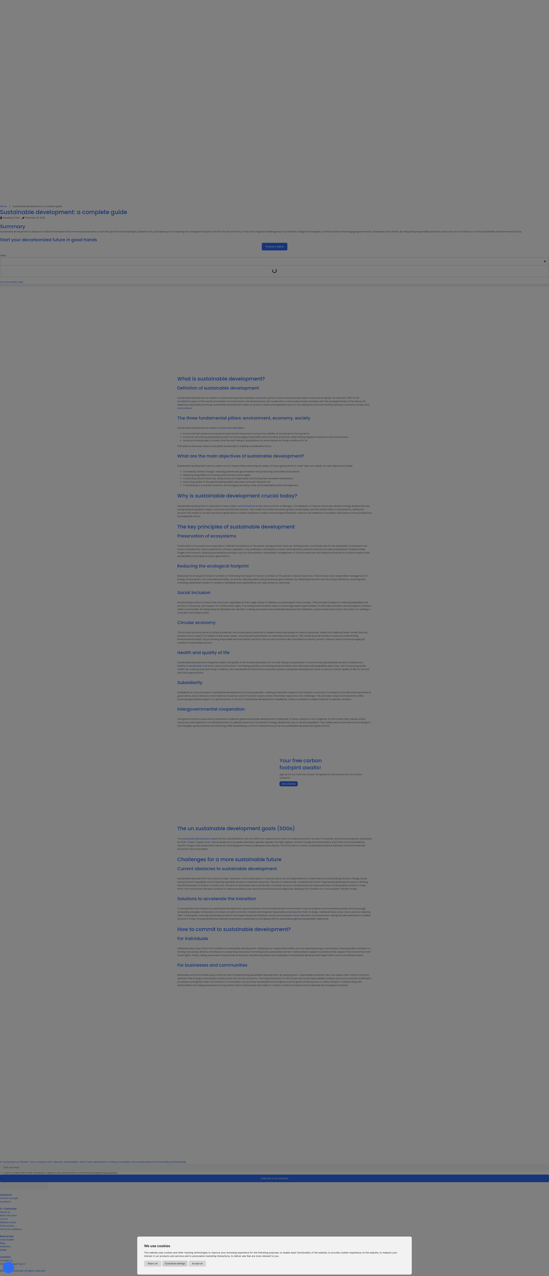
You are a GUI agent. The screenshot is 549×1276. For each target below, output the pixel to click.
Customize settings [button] (175, 1263)
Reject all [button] (153, 1263)
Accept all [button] (197, 1263)
